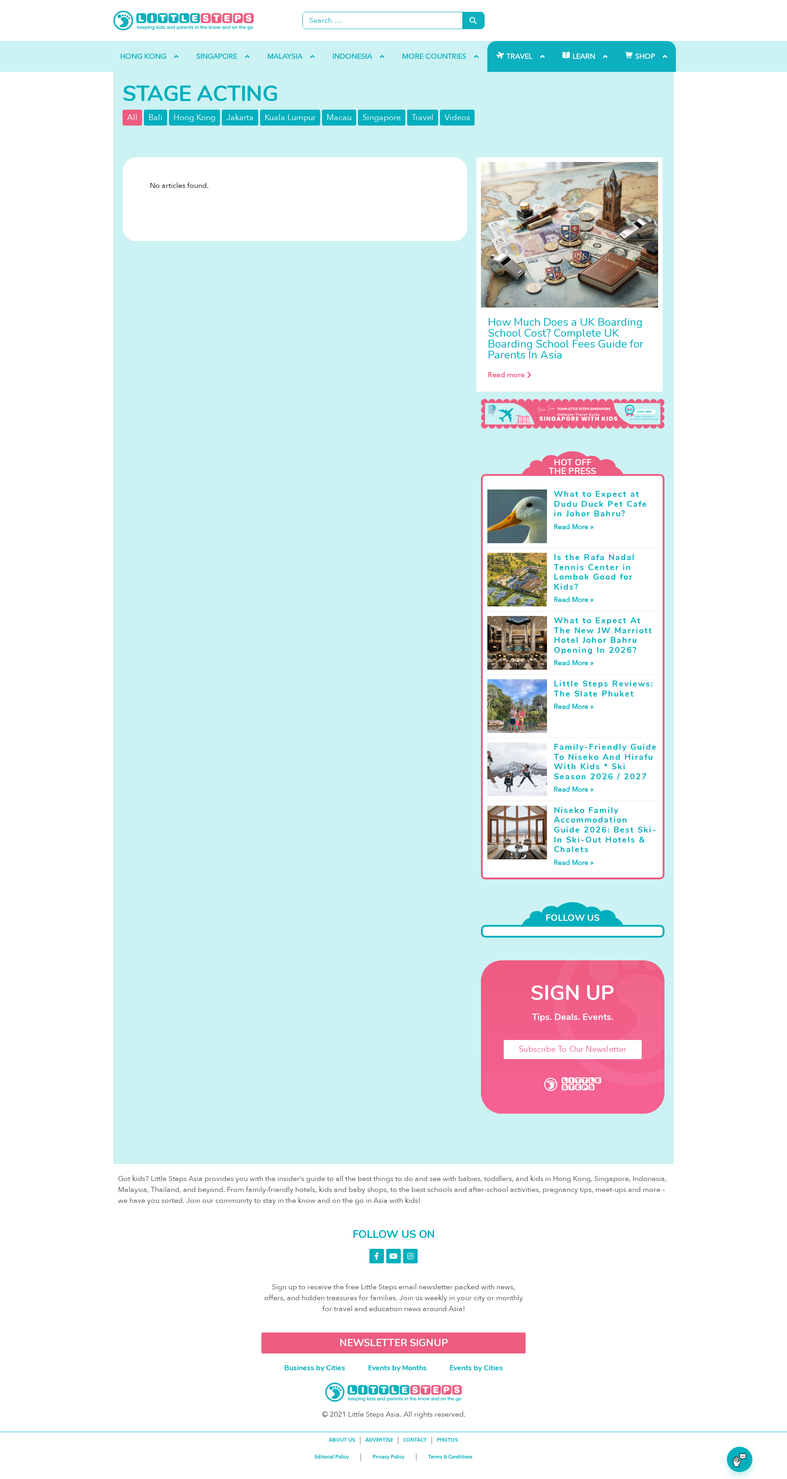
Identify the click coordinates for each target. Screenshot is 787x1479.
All (132, 117)
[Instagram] (410, 1256)
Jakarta (240, 117)
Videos (457, 117)
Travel (423, 117)
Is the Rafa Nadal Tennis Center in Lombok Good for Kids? (594, 572)
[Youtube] (393, 1256)
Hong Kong (194, 117)
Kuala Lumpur (290, 117)
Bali (155, 117)
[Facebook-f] (376, 1256)
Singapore (382, 117)
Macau (339, 117)
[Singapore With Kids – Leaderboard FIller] (572, 414)
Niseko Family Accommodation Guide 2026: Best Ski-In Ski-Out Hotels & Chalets (605, 830)
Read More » (573, 526)
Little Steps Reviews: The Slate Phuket (604, 688)
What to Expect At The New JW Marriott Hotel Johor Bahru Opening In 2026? (603, 635)
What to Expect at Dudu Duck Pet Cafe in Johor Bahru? (601, 504)
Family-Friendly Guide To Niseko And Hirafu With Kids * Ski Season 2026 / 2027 (605, 762)
